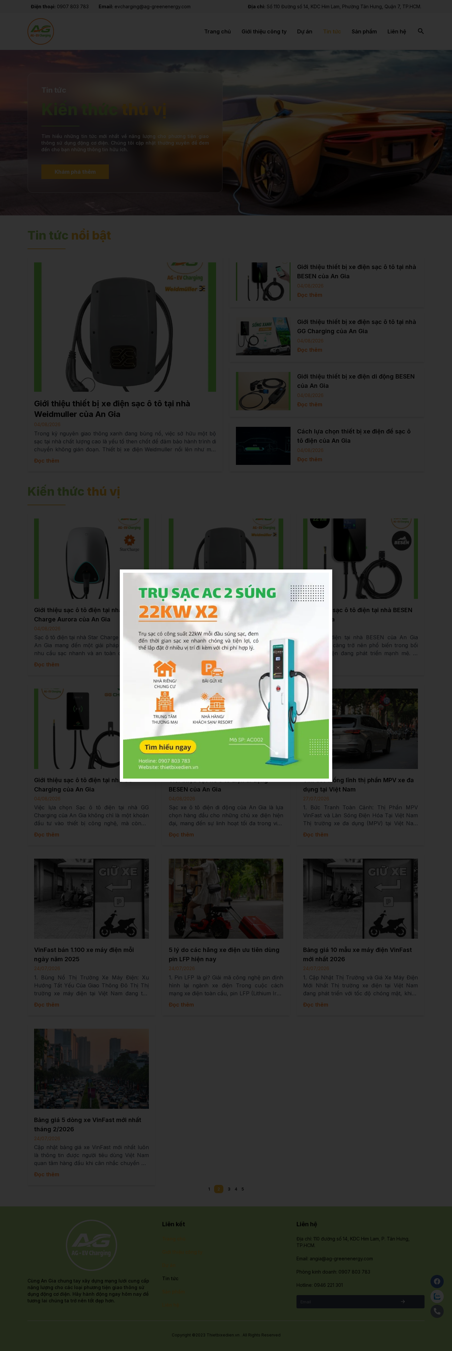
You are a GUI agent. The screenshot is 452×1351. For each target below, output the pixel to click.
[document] (226, 675)
